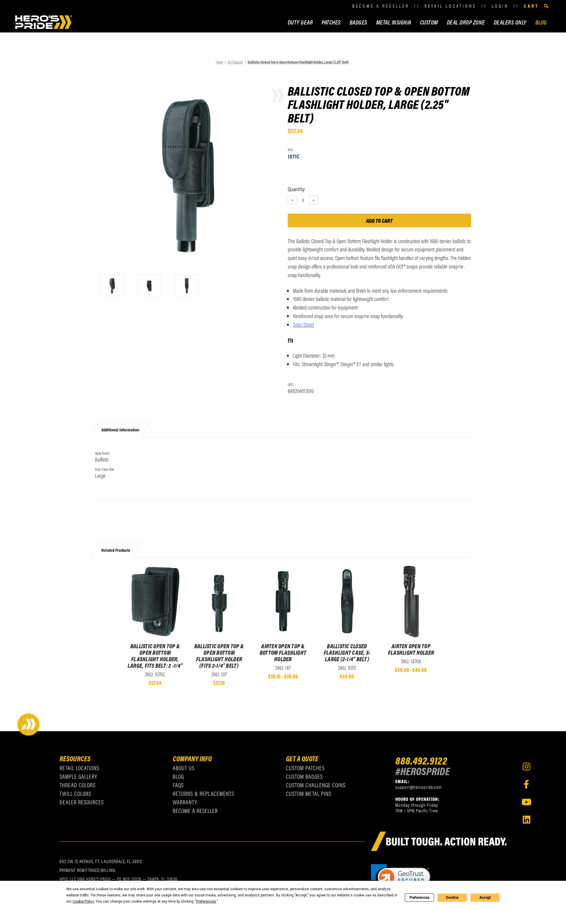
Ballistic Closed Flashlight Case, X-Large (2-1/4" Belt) (347, 652)
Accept (485, 898)
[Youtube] (526, 802)
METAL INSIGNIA (393, 22)
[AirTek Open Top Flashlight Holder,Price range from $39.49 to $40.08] (410, 601)
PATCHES (331, 22)
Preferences (419, 898)
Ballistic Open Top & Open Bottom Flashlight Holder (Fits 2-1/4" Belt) (219, 656)
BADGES (358, 22)
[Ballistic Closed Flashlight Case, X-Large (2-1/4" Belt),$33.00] (346, 601)
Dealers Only (510, 22)
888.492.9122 (421, 760)
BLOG (541, 22)
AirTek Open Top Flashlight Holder (411, 649)
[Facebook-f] (526, 784)
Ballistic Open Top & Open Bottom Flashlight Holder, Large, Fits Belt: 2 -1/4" (155, 656)
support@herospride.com (418, 786)
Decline (452, 898)
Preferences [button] (206, 901)
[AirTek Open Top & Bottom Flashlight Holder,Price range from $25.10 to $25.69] (282, 601)
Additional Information (120, 429)
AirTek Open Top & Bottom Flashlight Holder (283, 652)
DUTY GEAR (300, 22)
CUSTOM (429, 22)
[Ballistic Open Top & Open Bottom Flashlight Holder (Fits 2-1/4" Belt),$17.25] (218, 601)
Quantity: (296, 189)
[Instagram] (526, 766)
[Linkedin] (526, 820)
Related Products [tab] (115, 550)
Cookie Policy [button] (83, 901)
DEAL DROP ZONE (466, 22)
